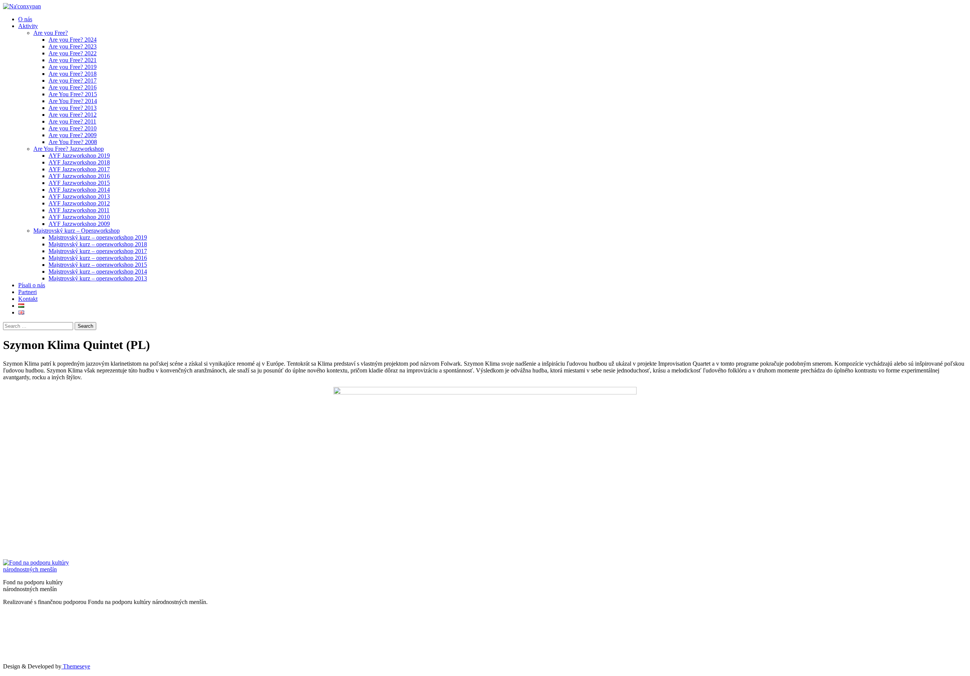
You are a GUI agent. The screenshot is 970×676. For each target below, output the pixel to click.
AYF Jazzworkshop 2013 (79, 196)
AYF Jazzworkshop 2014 (79, 189)
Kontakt (28, 299)
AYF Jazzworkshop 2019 (79, 155)
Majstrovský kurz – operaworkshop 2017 (97, 251)
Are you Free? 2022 (72, 53)
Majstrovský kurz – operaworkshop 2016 (97, 258)
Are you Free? (50, 33)
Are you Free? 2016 (72, 87)
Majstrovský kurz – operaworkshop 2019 (97, 237)
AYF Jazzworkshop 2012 (79, 203)
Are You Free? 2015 (72, 94)
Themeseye (75, 666)
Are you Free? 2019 (72, 67)
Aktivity (28, 26)
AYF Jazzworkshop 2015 (79, 183)
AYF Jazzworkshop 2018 (79, 162)
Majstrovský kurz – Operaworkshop (76, 230)
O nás (25, 19)
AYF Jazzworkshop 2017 (79, 169)
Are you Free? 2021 (72, 60)
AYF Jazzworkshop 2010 (79, 217)
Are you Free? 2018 (72, 73)
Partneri (27, 292)
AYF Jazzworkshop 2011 (79, 210)
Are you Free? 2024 (72, 39)
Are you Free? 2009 (72, 135)
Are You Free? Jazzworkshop (68, 149)
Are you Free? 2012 (72, 114)
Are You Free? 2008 (72, 142)
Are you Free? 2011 (72, 121)
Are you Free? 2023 (72, 46)
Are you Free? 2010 (72, 128)
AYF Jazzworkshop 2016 (79, 176)
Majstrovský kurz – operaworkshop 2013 (97, 278)
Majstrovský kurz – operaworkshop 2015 (97, 264)
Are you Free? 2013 (72, 108)
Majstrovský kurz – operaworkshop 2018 (97, 244)
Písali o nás (31, 285)
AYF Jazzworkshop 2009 (79, 224)
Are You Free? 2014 (72, 101)
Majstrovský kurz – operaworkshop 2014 (97, 271)
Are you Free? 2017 (72, 80)
